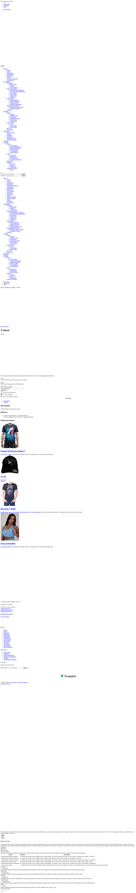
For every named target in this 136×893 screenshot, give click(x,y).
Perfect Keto (10, 194)
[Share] (4, 890)
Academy (6, 142)
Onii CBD (9, 201)
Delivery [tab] (6, 402)
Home (2, 287)
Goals (8, 154)
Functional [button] (3, 866)
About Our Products (12, 168)
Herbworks (10, 192)
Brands (5, 69)
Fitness (8, 144)
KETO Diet (10, 130)
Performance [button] (4, 871)
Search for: (3, 174)
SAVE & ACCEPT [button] (5, 888)
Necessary (5, 850)
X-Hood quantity (5, 388)
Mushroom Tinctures (15, 108)
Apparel (9, 134)
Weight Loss (13, 155)
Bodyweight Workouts (15, 147)
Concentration (13, 87)
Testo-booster (13, 94)
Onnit (8, 71)
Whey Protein (13, 120)
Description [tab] (7, 401)
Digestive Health (14, 103)
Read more (3, 480)
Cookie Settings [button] (4, 833)
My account (7, 4)
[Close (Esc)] (6, 890)
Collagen (12, 114)
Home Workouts (14, 152)
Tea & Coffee (13, 125)
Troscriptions (10, 80)
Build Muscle (13, 156)
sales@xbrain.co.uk (5, 608)
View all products (5, 616)
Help (5, 6)
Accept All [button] (11, 833)
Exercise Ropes (11, 132)
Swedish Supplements (12, 78)
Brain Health (13, 84)
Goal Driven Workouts (15, 159)
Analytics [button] (3, 875)
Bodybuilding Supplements (17, 90)
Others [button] (2, 884)
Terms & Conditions (22, 682)
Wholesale (6, 5)
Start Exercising (14, 158)
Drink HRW (10, 184)
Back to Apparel (5, 326)
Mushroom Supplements (13, 105)
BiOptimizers (10, 74)
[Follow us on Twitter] (2, 626)
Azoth (8, 199)
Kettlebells (9, 135)
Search (23, 174)
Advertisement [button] (4, 880)
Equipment (6, 131)
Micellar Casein (14, 115)
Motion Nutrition (11, 198)
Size (2, 386)
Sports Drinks (13, 127)
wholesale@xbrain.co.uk (7, 610)
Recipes (12, 165)
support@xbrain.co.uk (6, 611)
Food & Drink (10, 122)
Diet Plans (12, 164)
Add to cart (3, 390)
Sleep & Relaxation (15, 101)
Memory (12, 86)
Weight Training (14, 149)
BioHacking (10, 161)
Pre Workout (13, 93)
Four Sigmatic (10, 191)
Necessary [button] (3, 848)
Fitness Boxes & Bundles (10, 659)
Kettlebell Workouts (15, 148)
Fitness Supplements (12, 88)
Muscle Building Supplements (17, 91)
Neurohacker (10, 73)
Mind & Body (10, 98)
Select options (7, 454)
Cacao (11, 124)
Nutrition (6, 111)
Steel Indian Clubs (11, 138)
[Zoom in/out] (1, 890)
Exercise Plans (13, 145)
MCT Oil (9, 128)
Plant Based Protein (15, 118)
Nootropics (9, 83)
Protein (8, 112)
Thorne (9, 77)
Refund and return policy (7, 614)
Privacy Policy (13, 682)
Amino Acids (13, 95)
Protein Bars (13, 117)
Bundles (6, 141)
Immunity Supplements (16, 104)
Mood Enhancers (14, 100)
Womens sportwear (11, 139)
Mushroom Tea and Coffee (16, 107)
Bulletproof (10, 76)
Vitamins (9, 110)
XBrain (9, 70)
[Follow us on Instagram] (2, 623)
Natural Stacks (10, 202)
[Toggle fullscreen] (2, 890)
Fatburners (12, 97)
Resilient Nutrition (11, 197)
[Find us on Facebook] (2, 620)
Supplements (7, 81)
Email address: (4, 667)
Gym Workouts (14, 151)
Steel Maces (10, 137)
